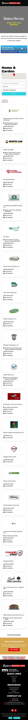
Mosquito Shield (8, 561)
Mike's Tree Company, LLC (11, 266)
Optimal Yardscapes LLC (10, 345)
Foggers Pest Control (9, 457)
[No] (26, 717)
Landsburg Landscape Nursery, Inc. (12, 206)
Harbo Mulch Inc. (8, 374)
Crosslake (12, 658)
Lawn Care (4, 100)
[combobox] (14, 90)
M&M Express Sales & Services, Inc (13, 615)
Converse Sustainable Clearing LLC (12, 532)
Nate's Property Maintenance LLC (13, 432)
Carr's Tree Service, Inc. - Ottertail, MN (13, 588)
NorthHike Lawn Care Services (12, 404)
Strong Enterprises (9, 179)
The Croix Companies (9, 292)
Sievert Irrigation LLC (9, 319)
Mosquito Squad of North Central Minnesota (13, 119)
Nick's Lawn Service (9, 481)
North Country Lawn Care (11, 505)
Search (15, 93)
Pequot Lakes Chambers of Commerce (14, 658)
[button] (26, 3)
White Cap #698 (8, 149)
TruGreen (6, 236)
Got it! (10, 718)
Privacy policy (17, 718)
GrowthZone (17, 635)
